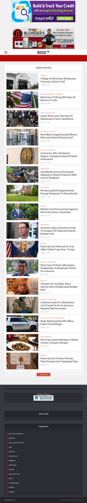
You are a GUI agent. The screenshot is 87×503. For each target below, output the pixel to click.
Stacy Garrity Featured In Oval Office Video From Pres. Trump (57, 248)
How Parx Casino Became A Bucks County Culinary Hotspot (59, 341)
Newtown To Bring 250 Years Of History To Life (57, 99)
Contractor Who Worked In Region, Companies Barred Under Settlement (58, 156)
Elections (43, 206)
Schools (53, 131)
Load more (43, 374)
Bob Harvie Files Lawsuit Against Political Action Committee (59, 211)
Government (44, 131)
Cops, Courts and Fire (47, 113)
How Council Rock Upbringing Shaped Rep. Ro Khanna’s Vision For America (58, 268)
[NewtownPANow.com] (43, 52)
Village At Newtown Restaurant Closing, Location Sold (58, 80)
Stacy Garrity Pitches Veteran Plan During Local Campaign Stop (59, 360)
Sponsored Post (45, 337)
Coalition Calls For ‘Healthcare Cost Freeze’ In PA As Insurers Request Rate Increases (57, 305)
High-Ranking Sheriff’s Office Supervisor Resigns (56, 322)
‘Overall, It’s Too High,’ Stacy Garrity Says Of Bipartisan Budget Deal (59, 286)
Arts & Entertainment (47, 94)
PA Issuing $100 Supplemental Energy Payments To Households (58, 192)
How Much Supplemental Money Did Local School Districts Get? (58, 136)
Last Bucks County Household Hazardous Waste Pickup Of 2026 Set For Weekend (58, 174)
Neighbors (59, 94)
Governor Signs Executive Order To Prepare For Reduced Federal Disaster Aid (58, 230)
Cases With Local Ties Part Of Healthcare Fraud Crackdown (56, 117)
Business (43, 75)
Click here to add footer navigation (71, 500)
